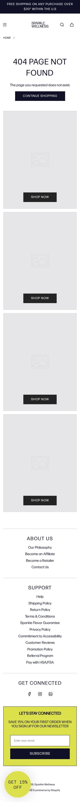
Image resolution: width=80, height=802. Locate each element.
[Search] (62, 25)
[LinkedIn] (50, 694)
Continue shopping (40, 96)
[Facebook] (29, 694)
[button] (17, 784)
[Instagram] (40, 694)
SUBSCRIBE (40, 754)
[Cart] (72, 25)
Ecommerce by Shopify (46, 790)
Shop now (40, 197)
